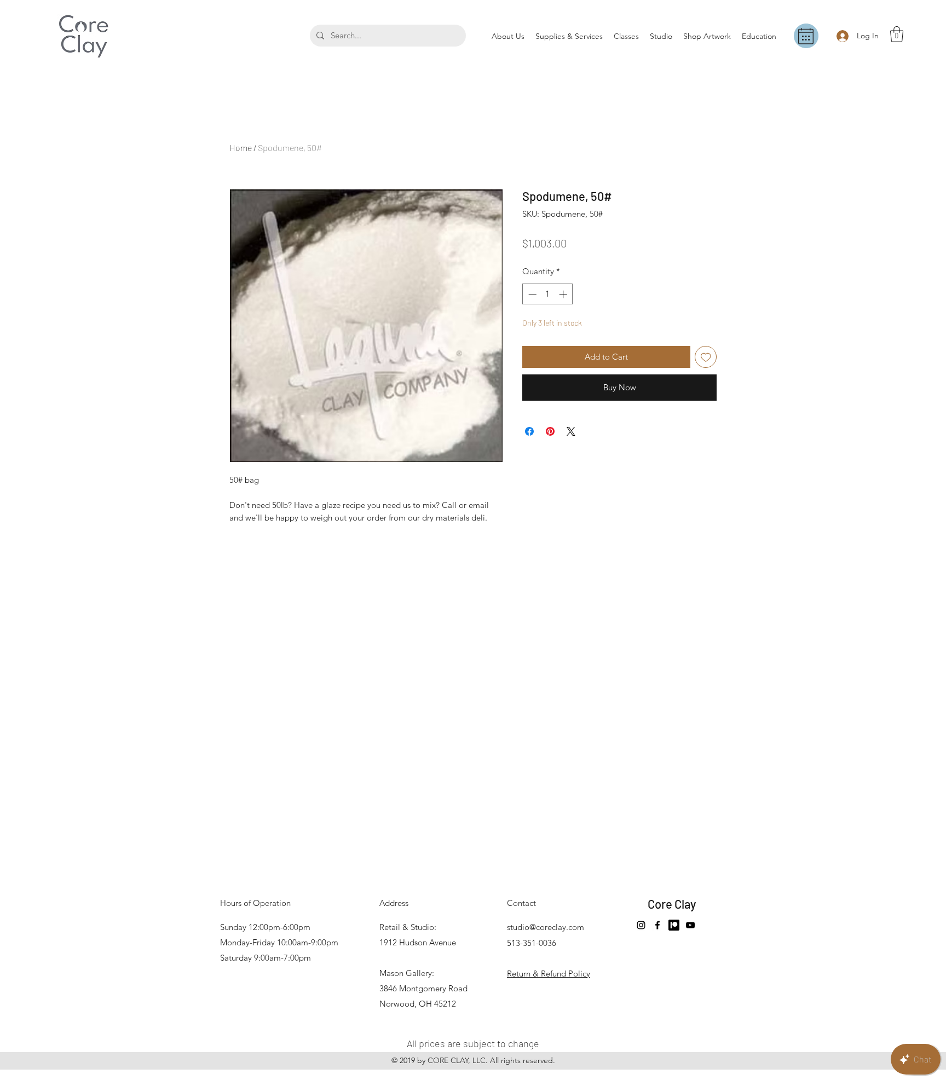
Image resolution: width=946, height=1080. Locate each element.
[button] (896, 34)
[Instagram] (641, 925)
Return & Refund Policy (548, 973)
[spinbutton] (548, 294)
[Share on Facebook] (529, 431)
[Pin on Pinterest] (550, 431)
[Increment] (564, 294)
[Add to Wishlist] (706, 357)
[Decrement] (531, 294)
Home (240, 147)
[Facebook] (657, 925)
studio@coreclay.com (545, 927)
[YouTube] (690, 925)
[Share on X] (571, 431)
